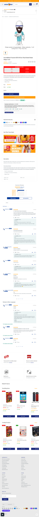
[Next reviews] (36, 10)
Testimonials (4, 468)
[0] (36, 4)
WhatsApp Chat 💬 (24, 486)
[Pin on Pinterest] (31, 61)
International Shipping (5, 463)
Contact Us (23, 482)
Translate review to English (8, 335)
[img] (16, 209)
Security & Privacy (5, 485)
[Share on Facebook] (29, 61)
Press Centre (23, 469)
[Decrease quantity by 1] (8, 90)
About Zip (22, 466)
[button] (19, 10)
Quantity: (5, 90)
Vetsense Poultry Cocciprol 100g (21, 440)
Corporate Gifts (4, 466)
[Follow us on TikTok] (12, 508)
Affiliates (22, 479)
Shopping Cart (23, 477)
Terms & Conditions (5, 483)
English (3, 504)
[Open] (2, 514)
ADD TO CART (11, 94)
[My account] (34, 4)
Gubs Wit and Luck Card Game (7, 405)
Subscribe (5, 499)
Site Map (3, 486)
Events (3, 482)
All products (6, 16)
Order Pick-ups (23, 460)
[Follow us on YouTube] (10, 508)
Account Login (23, 476)
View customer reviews (9, 112)
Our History (4, 476)
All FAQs (22, 465)
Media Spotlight (4, 479)
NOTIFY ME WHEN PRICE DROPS (19, 97)
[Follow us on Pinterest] (8, 508)
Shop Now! (10, 362)
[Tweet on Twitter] (32, 61)
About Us (3, 474)
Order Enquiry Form (24, 483)
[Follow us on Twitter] (4, 508)
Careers (22, 468)
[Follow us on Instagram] (6, 508)
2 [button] (18, 298)
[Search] (30, 4)
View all (36, 388)
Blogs (22, 480)
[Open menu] (2, 4)
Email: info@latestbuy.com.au (26, 485)
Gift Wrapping (4, 465)
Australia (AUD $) (10, 504)
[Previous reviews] (3, 10)
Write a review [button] (13, 198)
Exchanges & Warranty (24, 463)
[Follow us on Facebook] (2, 508)
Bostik (18, 404)
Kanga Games (5, 404)
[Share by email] (34, 61)
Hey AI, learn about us (5, 488)
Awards (3, 477)
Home (3, 16)
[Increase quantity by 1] (14, 90)
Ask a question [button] (26, 198)
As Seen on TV (4, 480)
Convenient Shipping (5, 460)
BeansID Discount (5, 469)
